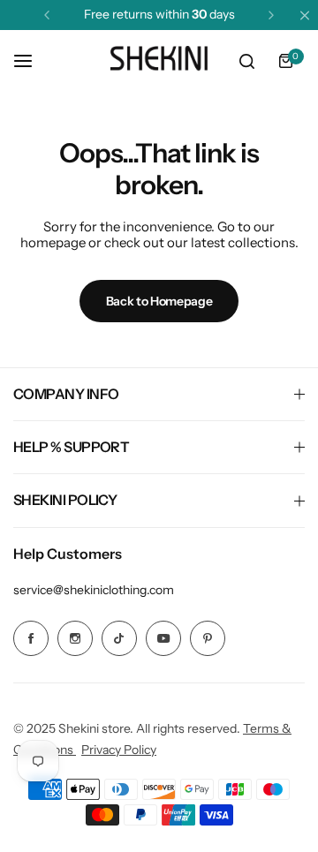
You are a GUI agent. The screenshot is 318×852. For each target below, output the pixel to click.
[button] (47, 15)
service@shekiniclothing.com (93, 590)
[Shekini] (159, 61)
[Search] (246, 60)
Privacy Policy (118, 750)
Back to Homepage (159, 301)
